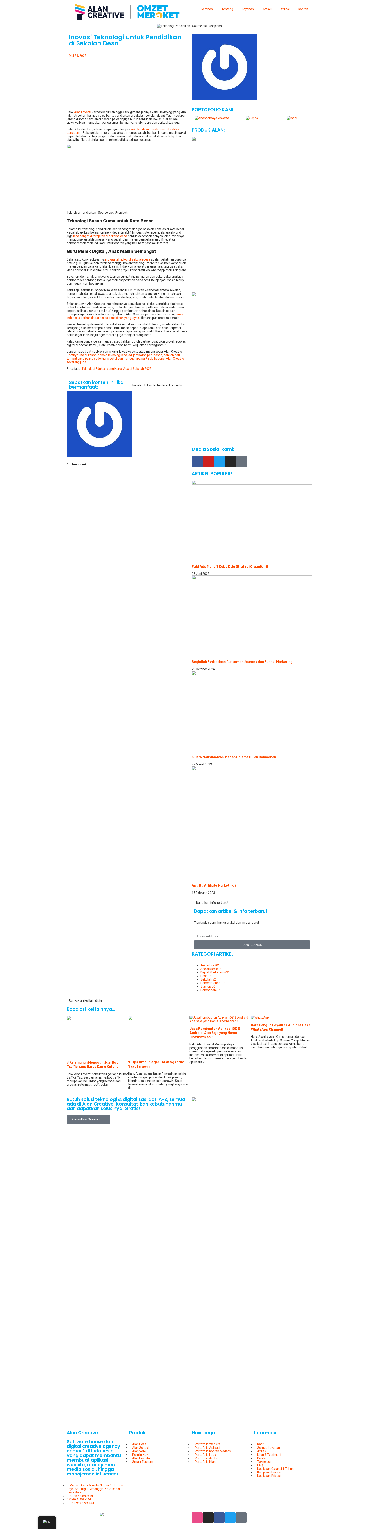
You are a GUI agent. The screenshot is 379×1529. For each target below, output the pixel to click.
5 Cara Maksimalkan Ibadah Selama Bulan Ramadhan (234, 757)
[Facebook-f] (197, 461)
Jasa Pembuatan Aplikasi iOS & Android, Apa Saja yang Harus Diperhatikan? (215, 1032)
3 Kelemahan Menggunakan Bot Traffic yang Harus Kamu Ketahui (93, 1064)
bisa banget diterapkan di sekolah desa (100, 236)
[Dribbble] (197, 1517)
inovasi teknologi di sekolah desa (127, 259)
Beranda (207, 9)
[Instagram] (230, 461)
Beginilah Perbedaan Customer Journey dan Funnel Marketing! (243, 661)
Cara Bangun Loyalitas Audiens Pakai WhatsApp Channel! (281, 1027)
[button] (139, 383)
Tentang (227, 9)
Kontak (303, 9)
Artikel (267, 9)
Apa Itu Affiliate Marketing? (214, 885)
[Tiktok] (241, 461)
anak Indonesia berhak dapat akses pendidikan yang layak (125, 316)
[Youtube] (208, 461)
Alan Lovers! (82, 112)
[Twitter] (219, 461)
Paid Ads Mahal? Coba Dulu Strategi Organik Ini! (230, 566)
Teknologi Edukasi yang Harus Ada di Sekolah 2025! (117, 368)
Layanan (248, 9)
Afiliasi (285, 9)
